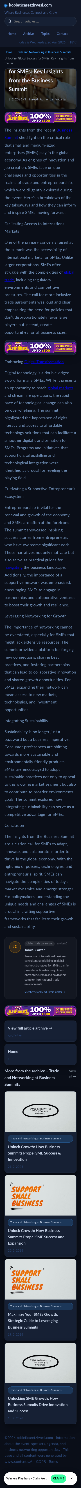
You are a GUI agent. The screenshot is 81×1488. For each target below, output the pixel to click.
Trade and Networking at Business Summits (43, 52)
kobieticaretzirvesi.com (30, 5)
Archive (28, 34)
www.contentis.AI (18, 1461)
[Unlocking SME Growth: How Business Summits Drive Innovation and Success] (40, 1383)
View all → (72, 1074)
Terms (53, 1461)
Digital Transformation (44, 362)
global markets (60, 388)
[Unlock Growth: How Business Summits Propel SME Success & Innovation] (40, 1132)
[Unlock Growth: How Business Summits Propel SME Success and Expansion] (40, 1215)
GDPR (41, 1461)
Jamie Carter (35, 950)
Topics (45, 34)
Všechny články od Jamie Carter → (45, 992)
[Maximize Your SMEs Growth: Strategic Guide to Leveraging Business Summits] (40, 1299)
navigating (13, 568)
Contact (62, 34)
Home (11, 34)
